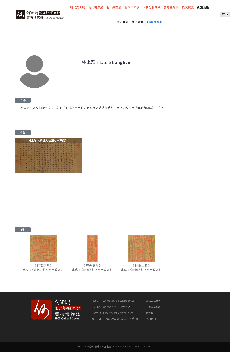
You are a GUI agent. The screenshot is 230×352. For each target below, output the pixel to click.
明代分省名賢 (152, 7)
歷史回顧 (123, 22)
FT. (150, 346)
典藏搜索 (188, 7)
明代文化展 (77, 7)
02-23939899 (110, 301)
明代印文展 (132, 7)
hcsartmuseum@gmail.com (118, 313)
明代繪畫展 (114, 7)
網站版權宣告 (153, 301)
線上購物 (138, 22)
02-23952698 (127, 301)
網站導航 (125, 307)
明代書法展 (95, 7)
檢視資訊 (151, 318)
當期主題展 (171, 7)
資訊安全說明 (153, 307)
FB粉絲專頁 (155, 22)
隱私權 (149, 313)
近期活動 (203, 7)
